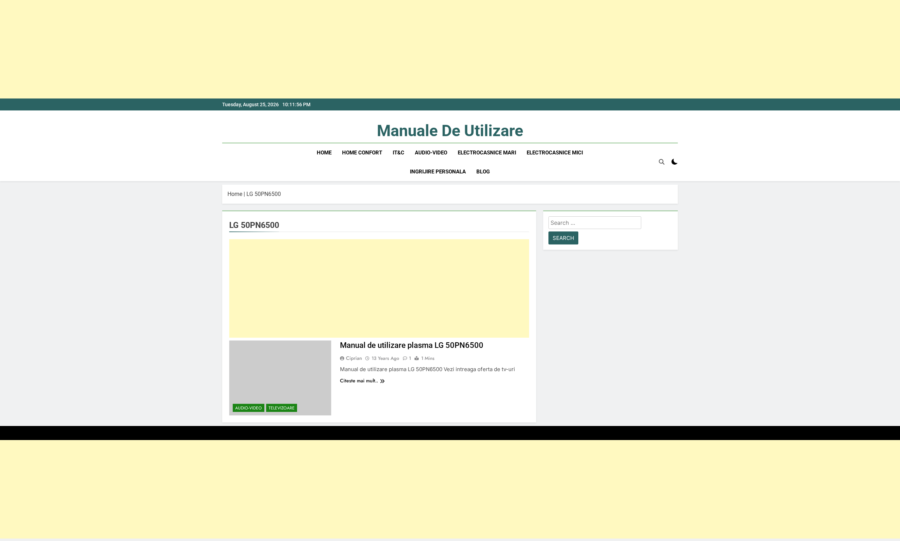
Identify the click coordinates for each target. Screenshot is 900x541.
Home (324, 152)
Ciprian (354, 358)
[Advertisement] (211, 49)
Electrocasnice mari (487, 152)
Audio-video (431, 152)
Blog (483, 171)
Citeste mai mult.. (359, 380)
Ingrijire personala (438, 171)
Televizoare (282, 408)
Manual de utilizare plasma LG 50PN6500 (411, 345)
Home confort (362, 152)
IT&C (398, 152)
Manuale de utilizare (450, 130)
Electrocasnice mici (555, 152)
